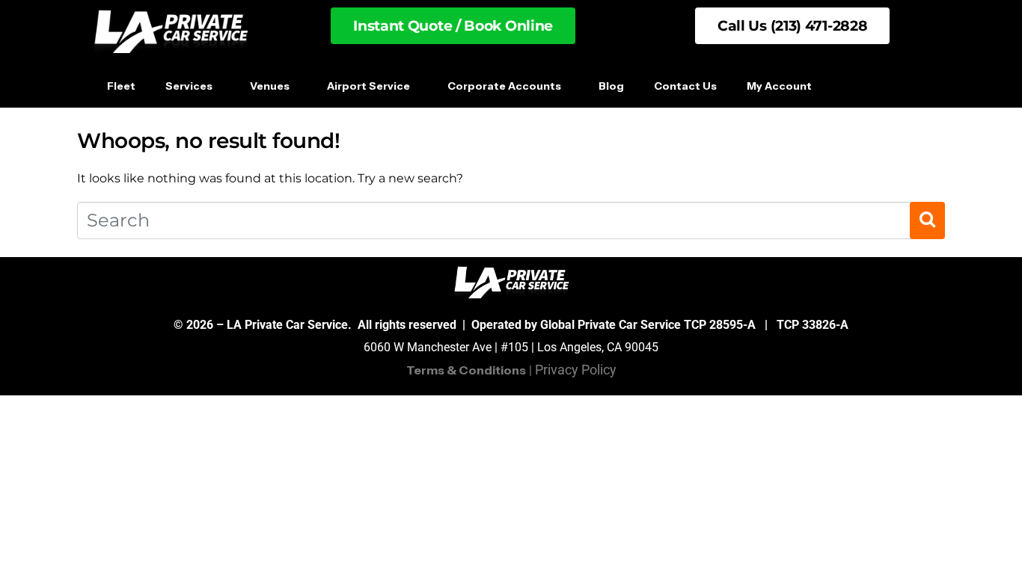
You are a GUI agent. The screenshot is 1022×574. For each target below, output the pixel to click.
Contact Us (685, 86)
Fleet (121, 86)
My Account (779, 86)
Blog (611, 86)
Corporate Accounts (504, 86)
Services (188, 86)
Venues (270, 86)
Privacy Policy (575, 369)
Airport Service (368, 86)
